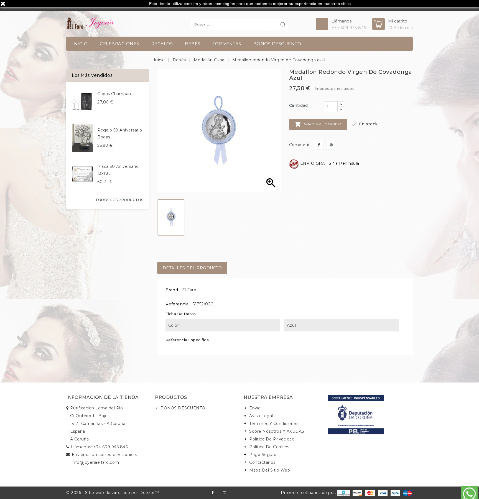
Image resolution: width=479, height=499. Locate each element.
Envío (255, 408)
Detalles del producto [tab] (192, 267)
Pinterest (331, 145)
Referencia (177, 304)
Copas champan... (115, 93)
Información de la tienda (102, 397)
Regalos (162, 43)
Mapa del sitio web (269, 470)
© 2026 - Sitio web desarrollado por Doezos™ (112, 492)
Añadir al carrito (318, 124)
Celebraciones (119, 43)
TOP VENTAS (227, 43)
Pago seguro (263, 454)
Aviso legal (261, 415)
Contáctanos (262, 462)
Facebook (212, 493)
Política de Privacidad (271, 439)
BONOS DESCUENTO (277, 43)
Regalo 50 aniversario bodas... (119, 134)
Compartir (318, 145)
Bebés (192, 43)
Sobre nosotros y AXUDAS (276, 431)
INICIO (80, 43)
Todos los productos (119, 200)
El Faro (189, 289)
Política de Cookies (269, 446)
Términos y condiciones (273, 423)
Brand (171, 289)
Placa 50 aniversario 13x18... (118, 170)
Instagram (224, 493)
